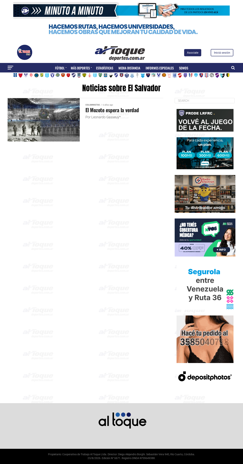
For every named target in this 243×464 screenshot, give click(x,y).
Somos (183, 68)
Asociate (192, 52)
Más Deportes (80, 68)
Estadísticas (104, 68)
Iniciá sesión (222, 52)
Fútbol (60, 68)
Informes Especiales (160, 68)
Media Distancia (129, 68)
